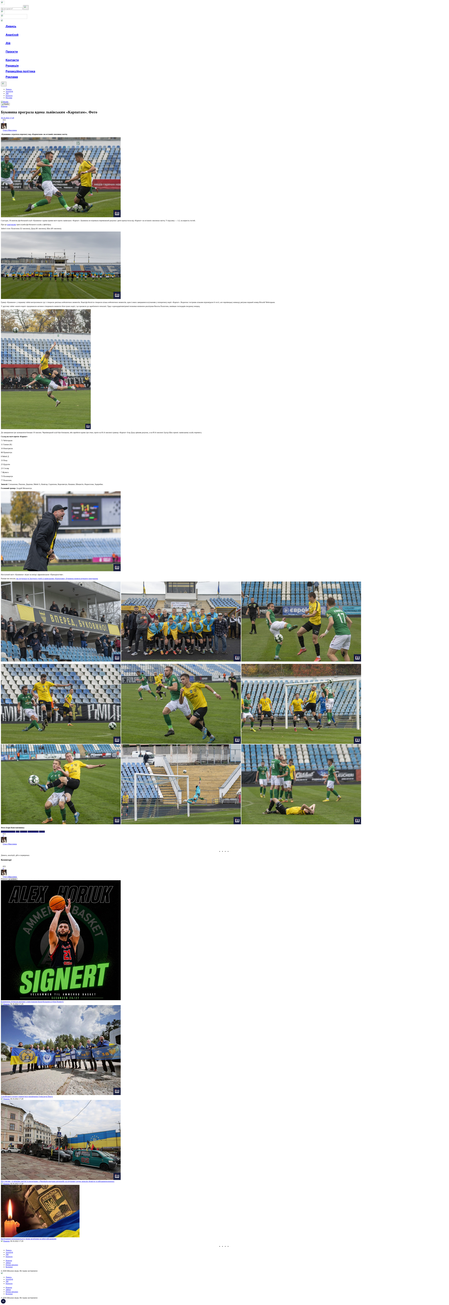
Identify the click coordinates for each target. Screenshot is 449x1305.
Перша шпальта (12, 1265)
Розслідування (26, 39)
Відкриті (28, 56)
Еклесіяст (117, 56)
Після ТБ (107, 56)
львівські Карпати (8, 832)
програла (23, 832)
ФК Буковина (33, 832)
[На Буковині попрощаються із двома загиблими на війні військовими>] (40, 1237)
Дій (8, 43)
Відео (48, 31)
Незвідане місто (16, 56)
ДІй (7, 94)
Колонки (38, 39)
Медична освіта (40, 56)
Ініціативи (31, 47)
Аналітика (14, 39)
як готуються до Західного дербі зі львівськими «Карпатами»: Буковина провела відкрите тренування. (57, 579)
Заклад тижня (54, 56)
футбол (42, 832)
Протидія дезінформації (72, 56)
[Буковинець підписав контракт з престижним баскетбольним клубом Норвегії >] (61, 1000)
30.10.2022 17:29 (7, 118)
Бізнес (48, 47)
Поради (40, 47)
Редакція (12, 65)
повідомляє (11, 225)
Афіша (12, 47)
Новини (13, 31)
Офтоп (41, 31)
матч (18, 832)
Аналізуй (12, 34)
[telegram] (231, 851)
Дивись (11, 26)
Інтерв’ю (22, 31)
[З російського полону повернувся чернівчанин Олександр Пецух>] (61, 1094)
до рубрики (13, 879)
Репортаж (32, 31)
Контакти (12, 60)
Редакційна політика (20, 71)
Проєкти (12, 51)
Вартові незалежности (92, 56)
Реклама (56, 47)
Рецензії (21, 47)
